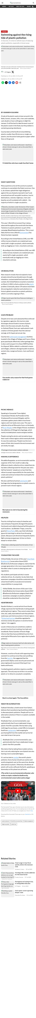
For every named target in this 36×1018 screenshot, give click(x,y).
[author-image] (2, 72)
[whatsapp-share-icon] (2, 83)
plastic (31, 284)
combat (16, 757)
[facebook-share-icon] (9, 83)
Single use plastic (5, 824)
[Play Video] (18, 791)
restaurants (12, 730)
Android (27, 814)
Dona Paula (11, 531)
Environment (24, 232)
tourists (10, 658)
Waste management (28, 821)
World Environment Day (16, 821)
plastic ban (13, 824)
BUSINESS (30, 6)
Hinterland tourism (8, 618)
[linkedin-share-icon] (13, 83)
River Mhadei (7, 428)
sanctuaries (24, 481)
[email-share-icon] (16, 83)
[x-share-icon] (6, 83)
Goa (32, 810)
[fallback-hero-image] (7, 866)
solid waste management (18, 337)
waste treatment (5, 821)
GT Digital (8, 72)
